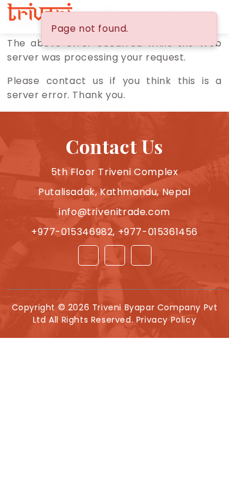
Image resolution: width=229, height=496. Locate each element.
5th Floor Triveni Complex (115, 172)
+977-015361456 (158, 232)
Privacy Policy (166, 320)
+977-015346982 (72, 232)
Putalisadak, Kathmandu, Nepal (114, 192)
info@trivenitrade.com (114, 212)
